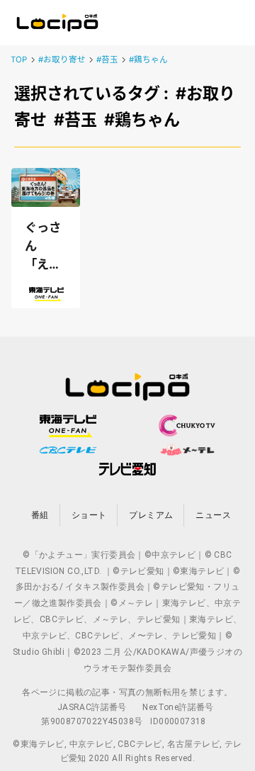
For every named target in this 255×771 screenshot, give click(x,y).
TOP (19, 59)
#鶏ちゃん (148, 59)
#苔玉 (107, 59)
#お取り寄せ (62, 59)
